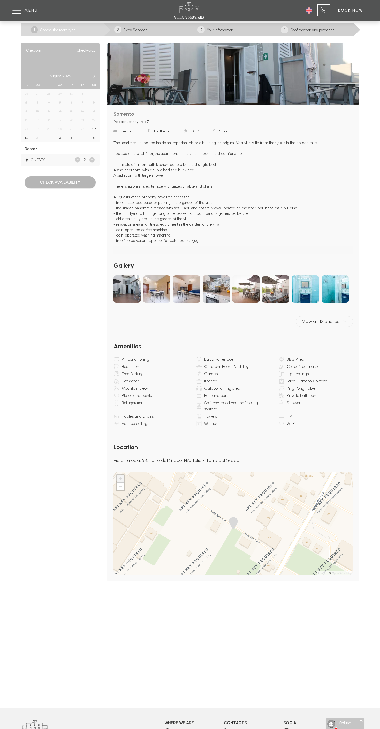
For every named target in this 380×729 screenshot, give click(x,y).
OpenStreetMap (342, 573)
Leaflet (322, 573)
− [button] (120, 486)
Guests (37, 160)
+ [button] (120, 478)
